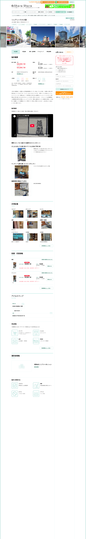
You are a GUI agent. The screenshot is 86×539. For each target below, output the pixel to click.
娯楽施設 (61, 24)
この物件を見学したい (62, 70)
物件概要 (16, 51)
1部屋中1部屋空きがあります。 (47, 259)
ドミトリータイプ (42, 24)
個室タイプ (49, 24)
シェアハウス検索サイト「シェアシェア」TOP (21, 15)
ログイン (71, 2)
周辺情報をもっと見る (46, 348)
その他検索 (69, 12)
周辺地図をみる (20, 73)
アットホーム (29, 24)
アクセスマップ (41, 51)
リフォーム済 (67, 24)
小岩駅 (45, 15)
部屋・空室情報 (32, 51)
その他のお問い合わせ (62, 71)
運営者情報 (49, 51)
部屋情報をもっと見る (46, 288)
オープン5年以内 (21, 24)
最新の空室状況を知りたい (62, 68)
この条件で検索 (61, 12)
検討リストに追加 (69, 18)
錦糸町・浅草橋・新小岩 (38, 15)
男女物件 (35, 24)
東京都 (32, 15)
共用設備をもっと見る (46, 245)
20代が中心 (14, 24)
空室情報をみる (41, 83)
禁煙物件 (55, 24)
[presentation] (2, 37)
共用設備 (24, 51)
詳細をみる (49, 266)
